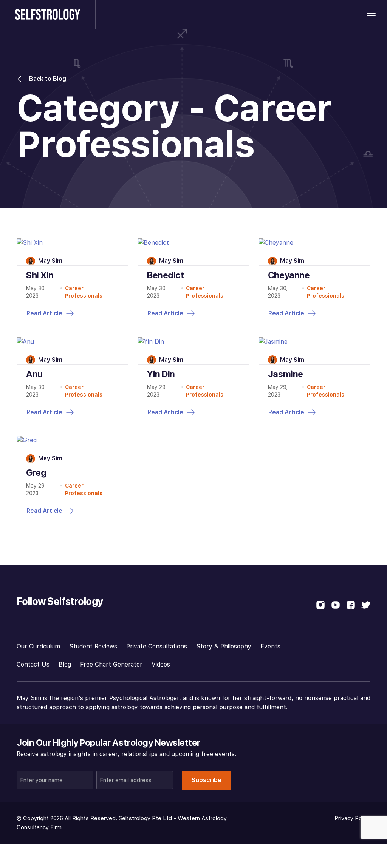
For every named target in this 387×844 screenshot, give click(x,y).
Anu (34, 374)
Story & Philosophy (223, 646)
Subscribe (206, 780)
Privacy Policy (352, 818)
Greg (36, 472)
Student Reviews (93, 646)
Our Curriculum (38, 646)
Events (270, 646)
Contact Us (33, 664)
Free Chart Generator (111, 664)
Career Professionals (83, 292)
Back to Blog (47, 78)
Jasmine (285, 374)
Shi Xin (40, 275)
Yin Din (161, 374)
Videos (161, 664)
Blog (65, 664)
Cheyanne (289, 275)
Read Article (44, 313)
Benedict (165, 275)
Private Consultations (156, 646)
